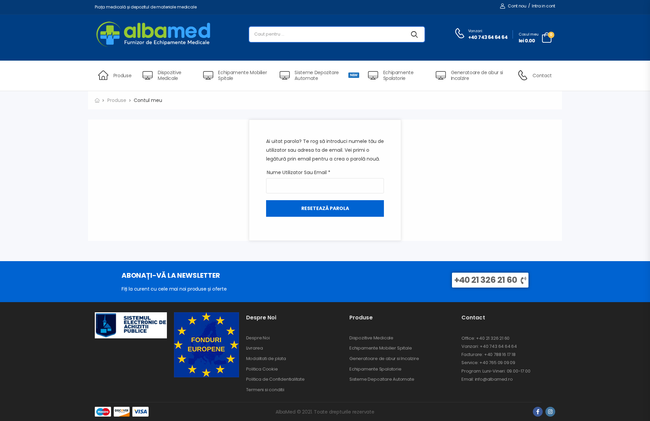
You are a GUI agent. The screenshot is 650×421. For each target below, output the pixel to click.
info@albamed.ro (493, 379)
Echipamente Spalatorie (398, 75)
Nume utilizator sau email (298, 172)
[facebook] (538, 412)
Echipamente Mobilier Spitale (242, 75)
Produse (122, 75)
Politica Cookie (262, 369)
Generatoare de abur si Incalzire (477, 75)
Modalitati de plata (266, 358)
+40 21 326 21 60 (485, 280)
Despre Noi (258, 338)
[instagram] (550, 412)
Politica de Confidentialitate (275, 379)
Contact (542, 75)
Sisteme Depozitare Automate (326, 75)
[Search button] (414, 34)
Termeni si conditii (265, 390)
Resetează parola (325, 208)
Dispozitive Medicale (169, 75)
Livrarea (254, 348)
